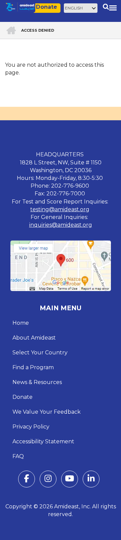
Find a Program (33, 367)
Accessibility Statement (43, 441)
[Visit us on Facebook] (26, 480)
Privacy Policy (30, 426)
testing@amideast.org (59, 209)
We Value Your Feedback (46, 412)
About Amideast (34, 338)
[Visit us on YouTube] (70, 480)
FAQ (18, 456)
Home (20, 323)
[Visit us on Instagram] (48, 480)
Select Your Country (40, 352)
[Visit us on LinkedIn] (91, 480)
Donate (46, 7)
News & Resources (37, 382)
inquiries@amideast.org (60, 225)
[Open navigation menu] (113, 7)
